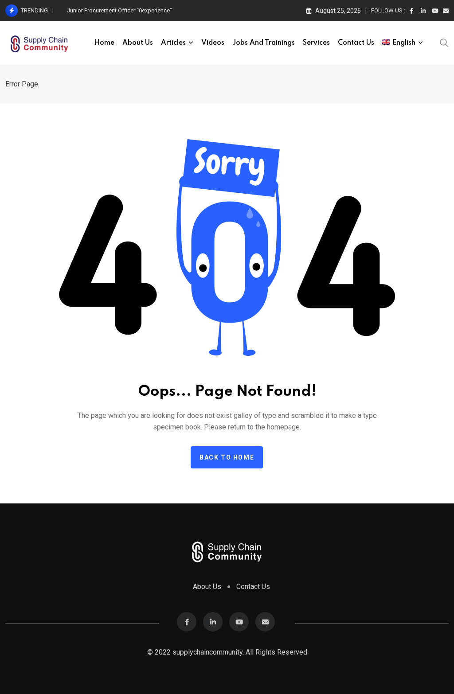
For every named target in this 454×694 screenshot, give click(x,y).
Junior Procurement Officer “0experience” (119, 10)
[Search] (444, 42)
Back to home (227, 457)
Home (104, 43)
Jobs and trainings (263, 43)
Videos (212, 43)
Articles (173, 43)
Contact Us (356, 43)
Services (316, 43)
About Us (137, 43)
